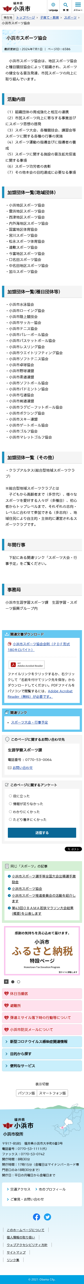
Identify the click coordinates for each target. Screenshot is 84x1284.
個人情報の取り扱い (21, 1237)
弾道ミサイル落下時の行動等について (40, 1017)
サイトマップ (16, 1252)
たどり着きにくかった (30, 819)
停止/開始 (6, 981)
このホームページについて (25, 1230)
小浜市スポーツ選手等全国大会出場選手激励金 (44, 879)
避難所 (15, 1005)
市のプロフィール (52, 1189)
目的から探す (21, 1054)
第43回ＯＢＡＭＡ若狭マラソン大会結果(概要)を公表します (42, 910)
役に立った (21, 796)
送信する (42, 832)
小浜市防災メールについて (31, 1029)
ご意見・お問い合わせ (27, 1199)
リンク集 (13, 1260)
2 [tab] (18, 981)
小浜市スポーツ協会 (27, 888)
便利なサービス (22, 1066)
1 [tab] (12, 981)
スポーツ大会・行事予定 (29, 722)
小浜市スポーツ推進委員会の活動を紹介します (44, 898)
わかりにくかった (26, 812)
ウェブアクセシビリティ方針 (27, 1244)
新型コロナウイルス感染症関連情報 (38, 1041)
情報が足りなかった (28, 804)
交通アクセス (20, 1189)
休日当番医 (19, 993)
